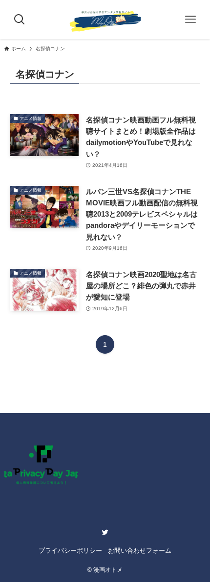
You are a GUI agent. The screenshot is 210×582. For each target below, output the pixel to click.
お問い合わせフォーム (139, 550)
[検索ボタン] (19, 19)
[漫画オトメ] (105, 19)
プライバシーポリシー (70, 550)
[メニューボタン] (190, 19)
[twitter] (105, 532)
